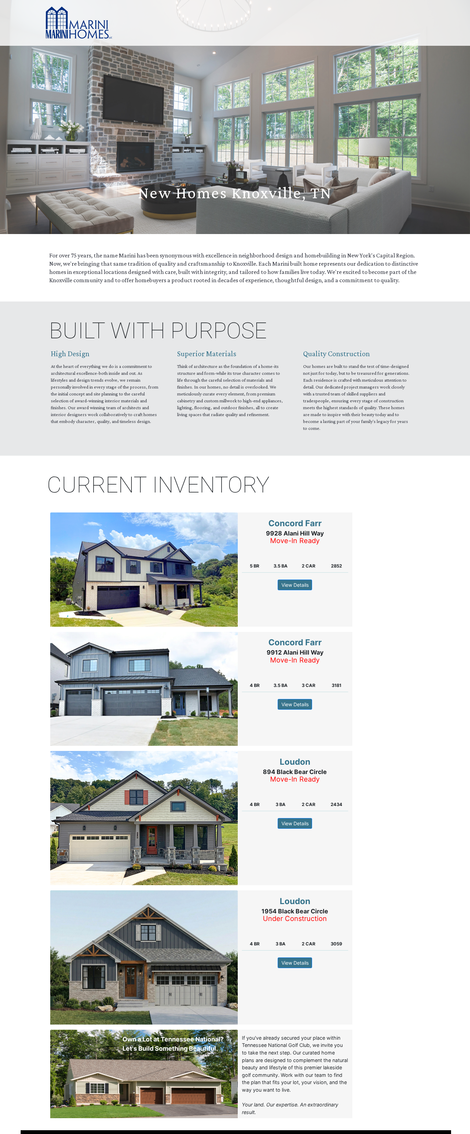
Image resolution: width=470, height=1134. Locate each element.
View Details (295, 585)
